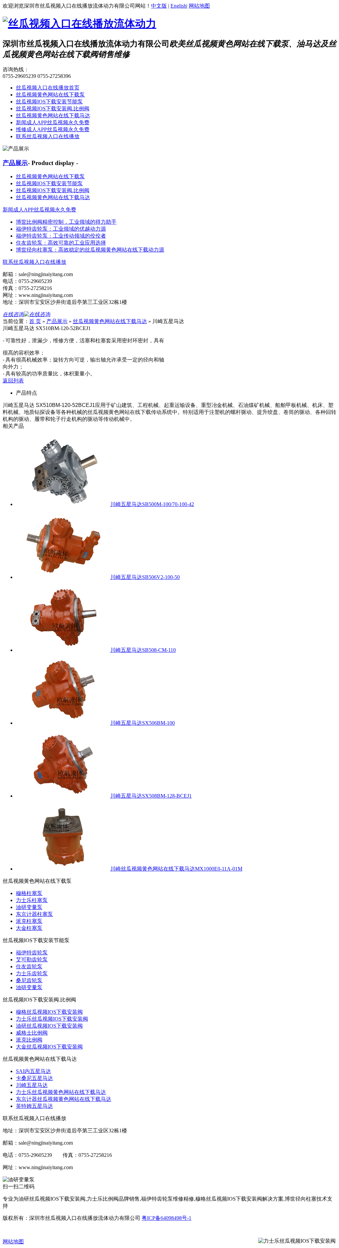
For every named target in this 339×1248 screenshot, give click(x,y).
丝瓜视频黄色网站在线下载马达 (53, 115)
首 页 (35, 321)
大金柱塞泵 (29, 928)
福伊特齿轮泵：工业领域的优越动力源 (61, 229)
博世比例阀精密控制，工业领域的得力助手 (66, 222)
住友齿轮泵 (29, 966)
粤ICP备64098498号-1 (166, 1218)
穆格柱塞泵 (29, 893)
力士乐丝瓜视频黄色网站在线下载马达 (61, 1092)
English (178, 6)
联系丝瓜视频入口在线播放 (47, 136)
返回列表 (13, 380)
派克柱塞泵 (29, 921)
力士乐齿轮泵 (32, 973)
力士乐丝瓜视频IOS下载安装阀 (52, 1019)
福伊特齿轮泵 (32, 952)
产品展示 (15, 162)
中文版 (159, 6)
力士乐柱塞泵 (32, 900)
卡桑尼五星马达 (34, 1078)
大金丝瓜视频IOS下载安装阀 (49, 1046)
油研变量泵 (29, 907)
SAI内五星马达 (33, 1071)
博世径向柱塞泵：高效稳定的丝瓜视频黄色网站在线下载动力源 (90, 250)
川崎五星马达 (32, 1085)
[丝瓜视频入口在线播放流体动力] (79, 23)
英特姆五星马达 (34, 1106)
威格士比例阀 (32, 1033)
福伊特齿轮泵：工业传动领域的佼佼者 (61, 236)
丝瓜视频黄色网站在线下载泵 (50, 94)
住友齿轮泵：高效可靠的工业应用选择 (61, 243)
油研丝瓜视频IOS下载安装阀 (49, 1026)
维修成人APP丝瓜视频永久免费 (52, 129)
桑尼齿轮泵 (29, 980)
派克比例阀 (29, 1040)
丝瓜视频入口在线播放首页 (47, 87)
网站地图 (199, 6)
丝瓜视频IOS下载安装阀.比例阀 (52, 108)
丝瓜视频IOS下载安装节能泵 (49, 101)
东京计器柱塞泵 (34, 914)
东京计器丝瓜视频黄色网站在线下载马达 (63, 1099)
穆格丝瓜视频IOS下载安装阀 (49, 1012)
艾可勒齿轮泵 (32, 959)
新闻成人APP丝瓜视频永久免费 (52, 122)
